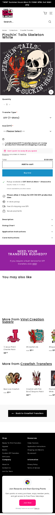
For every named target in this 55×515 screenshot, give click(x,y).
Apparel (5, 446)
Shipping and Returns (36, 450)
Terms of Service (34, 468)
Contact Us (6, 468)
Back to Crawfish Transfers (29, 413)
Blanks (4, 450)
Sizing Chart (8, 225)
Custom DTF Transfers (10, 453)
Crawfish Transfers (26, 30)
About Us (5, 464)
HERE (34, 264)
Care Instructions (10, 237)
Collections (13, 30)
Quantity (6, 99)
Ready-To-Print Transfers (11, 443)
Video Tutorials (33, 443)
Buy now (27, 173)
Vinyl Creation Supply (23, 320)
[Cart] (45, 13)
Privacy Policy (33, 464)
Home (4, 30)
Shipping (5, 154)
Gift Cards (6, 457)
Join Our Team (7, 471)
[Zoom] (51, 92)
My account (32, 453)
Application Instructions (14, 231)
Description (7, 219)
